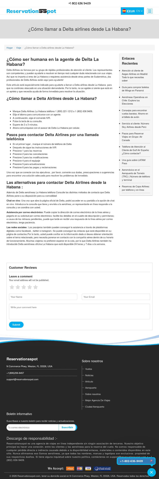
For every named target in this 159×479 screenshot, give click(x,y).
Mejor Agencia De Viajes (97, 400)
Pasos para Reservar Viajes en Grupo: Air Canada (133, 137)
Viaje (18, 47)
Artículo (89, 381)
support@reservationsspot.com (23, 379)
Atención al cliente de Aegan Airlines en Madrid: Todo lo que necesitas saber (135, 75)
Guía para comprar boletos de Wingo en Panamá (135, 88)
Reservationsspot (22, 358)
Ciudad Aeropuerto (94, 406)
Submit (16, 324)
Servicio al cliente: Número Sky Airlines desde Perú (135, 125)
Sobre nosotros (93, 394)
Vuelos (88, 368)
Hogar (10, 47)
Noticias (89, 375)
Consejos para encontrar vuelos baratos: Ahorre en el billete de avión (135, 114)
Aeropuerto (90, 387)
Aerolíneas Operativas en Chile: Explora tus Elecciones (135, 100)
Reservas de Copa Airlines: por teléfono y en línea (136, 188)
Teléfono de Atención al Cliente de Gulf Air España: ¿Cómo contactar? (135, 150)
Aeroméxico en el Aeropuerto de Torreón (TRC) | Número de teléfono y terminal (136, 174)
